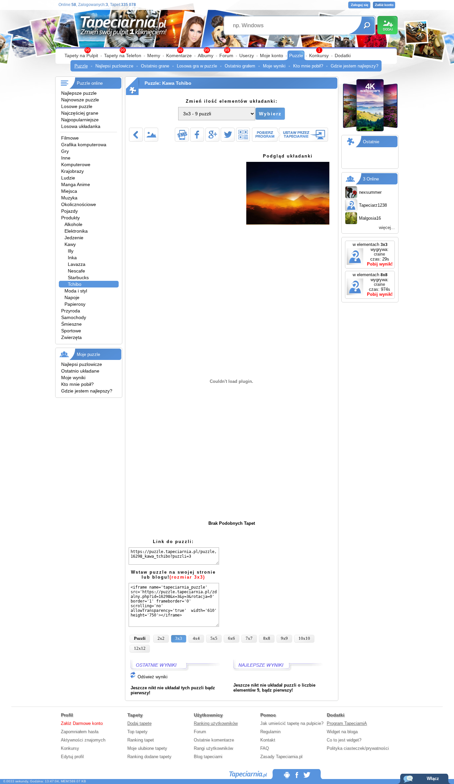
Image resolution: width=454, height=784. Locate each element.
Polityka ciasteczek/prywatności (358, 748)
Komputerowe (75, 164)
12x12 (140, 648)
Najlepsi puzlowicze (114, 65)
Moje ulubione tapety (147, 748)
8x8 (266, 638)
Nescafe (76, 271)
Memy (153, 55)
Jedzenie (73, 237)
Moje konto (271, 55)
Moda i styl (75, 290)
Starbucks (78, 277)
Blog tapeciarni (208, 756)
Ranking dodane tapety (149, 756)
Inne (65, 158)
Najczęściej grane (79, 113)
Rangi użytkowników (213, 748)
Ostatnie (371, 141)
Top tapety (137, 731)
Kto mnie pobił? (308, 65)
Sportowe (71, 330)
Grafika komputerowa (83, 144)
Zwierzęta (71, 337)
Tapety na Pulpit (81, 55)
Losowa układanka (80, 126)
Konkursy (319, 55)
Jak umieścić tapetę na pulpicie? (291, 723)
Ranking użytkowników (216, 723)
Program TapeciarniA (347, 723)
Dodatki (343, 55)
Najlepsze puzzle (79, 93)
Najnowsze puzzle (80, 99)
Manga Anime (75, 184)
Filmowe (70, 138)
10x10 (304, 638)
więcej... (387, 227)
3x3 (178, 638)
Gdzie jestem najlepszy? (354, 65)
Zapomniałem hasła (79, 731)
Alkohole (73, 224)
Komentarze (179, 55)
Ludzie (68, 177)
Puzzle (296, 55)
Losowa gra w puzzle (197, 65)
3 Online (371, 178)
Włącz (433, 778)
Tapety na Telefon (122, 55)
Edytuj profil (72, 756)
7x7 (249, 638)
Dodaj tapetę (139, 723)
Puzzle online (90, 83)
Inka (72, 257)
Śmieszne (71, 324)
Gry (65, 151)
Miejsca (69, 191)
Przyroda (70, 310)
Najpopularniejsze (80, 119)
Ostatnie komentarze (214, 739)
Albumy (205, 55)
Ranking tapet (140, 739)
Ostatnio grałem (240, 65)
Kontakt (267, 739)
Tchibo (74, 284)
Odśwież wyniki (152, 676)
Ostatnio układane (80, 371)
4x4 (196, 638)
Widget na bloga (342, 731)
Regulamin (270, 731)
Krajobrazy (72, 171)
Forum (226, 55)
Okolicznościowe (78, 204)
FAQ (264, 748)
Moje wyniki (274, 65)
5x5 (213, 638)
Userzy (246, 55)
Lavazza (76, 264)
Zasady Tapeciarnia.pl (281, 756)
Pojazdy (69, 211)
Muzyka (69, 197)
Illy (70, 251)
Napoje (71, 297)
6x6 (231, 638)
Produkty (70, 217)
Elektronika (76, 231)
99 (227, 50)
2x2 (161, 638)
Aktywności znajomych (83, 739)
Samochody (73, 317)
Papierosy (74, 304)
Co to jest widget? (344, 739)
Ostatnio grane (155, 65)
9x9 (284, 638)
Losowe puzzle (76, 106)
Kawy (70, 244)
